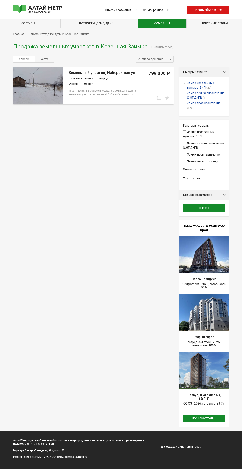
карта (44, 59)
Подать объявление (208, 10)
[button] (155, 59)
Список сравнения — (121, 10)
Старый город (203, 337)
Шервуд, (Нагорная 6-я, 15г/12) (204, 396)
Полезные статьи (214, 23)
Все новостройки (204, 418)
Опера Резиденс (204, 279)
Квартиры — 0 (30, 23)
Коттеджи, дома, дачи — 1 (99, 23)
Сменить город (162, 47)
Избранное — (158, 10)
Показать (204, 207)
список (24, 59)
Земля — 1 (162, 23)
